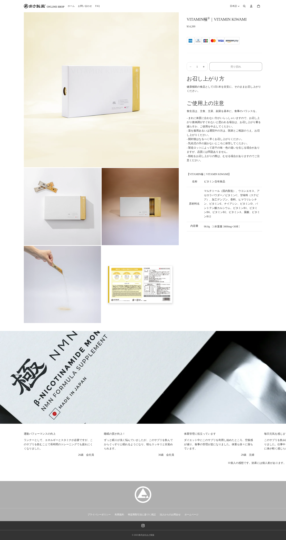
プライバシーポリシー (99, 514)
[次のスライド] (258, 444)
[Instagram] (143, 526)
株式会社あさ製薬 (146, 535)
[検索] (244, 6)
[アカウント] (251, 6)
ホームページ (191, 514)
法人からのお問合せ (170, 514)
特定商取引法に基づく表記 (142, 514)
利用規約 (119, 514)
